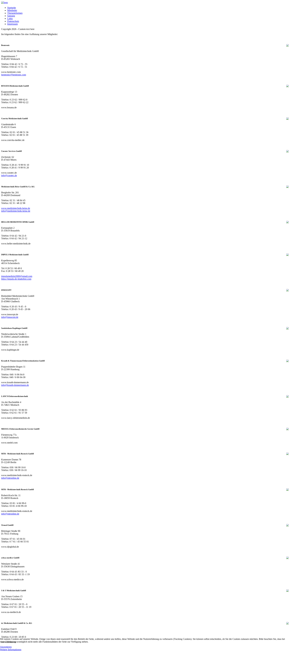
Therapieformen (15, 13)
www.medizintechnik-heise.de (15, 208)
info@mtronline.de (10, 478)
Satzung (11, 16)
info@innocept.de (9, 317)
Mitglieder (12, 10)
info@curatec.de (9, 175)
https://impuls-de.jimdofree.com (16, 279)
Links (10, 18)
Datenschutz (13, 21)
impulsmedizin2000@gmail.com (16, 276)
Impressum (12, 24)
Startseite (11, 7)
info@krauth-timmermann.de (15, 385)
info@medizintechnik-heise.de (15, 211)
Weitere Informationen (10, 649)
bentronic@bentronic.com (13, 74)
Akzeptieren (6, 647)
